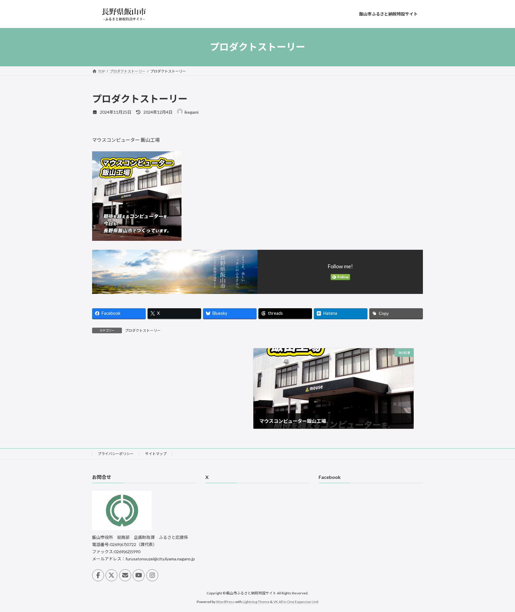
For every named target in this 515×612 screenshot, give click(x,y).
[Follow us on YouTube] (139, 575)
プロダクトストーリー (143, 330)
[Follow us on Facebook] (98, 575)
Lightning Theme (256, 601)
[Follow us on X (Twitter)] (111, 575)
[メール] (125, 575)
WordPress (225, 601)
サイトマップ (156, 453)
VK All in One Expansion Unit (296, 601)
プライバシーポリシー (116, 453)
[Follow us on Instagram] (152, 575)
